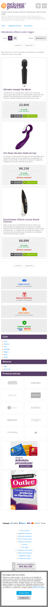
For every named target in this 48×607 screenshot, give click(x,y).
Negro (6, 352)
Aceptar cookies (24, 593)
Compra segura (24, 327)
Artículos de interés (24, 542)
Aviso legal (24, 547)
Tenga (36, 395)
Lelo (12, 395)
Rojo (5, 354)
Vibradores (28, 26)
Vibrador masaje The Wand (17, 89)
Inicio (3, 26)
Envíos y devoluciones (25, 539)
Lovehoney (12, 432)
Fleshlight (36, 383)
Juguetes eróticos (14, 26)
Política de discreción (25, 536)
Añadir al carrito (32, 116)
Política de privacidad (25, 553)
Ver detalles (18, 116)
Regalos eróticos (24, 298)
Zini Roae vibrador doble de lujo (19, 153)
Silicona (7, 369)
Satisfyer (36, 420)
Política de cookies (25, 558)
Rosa (6, 357)
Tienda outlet (24, 284)
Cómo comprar (24, 531)
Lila (5, 347)
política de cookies (39, 587)
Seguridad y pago (24, 556)
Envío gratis (24, 313)
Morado (7, 349)
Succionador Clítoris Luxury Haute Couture (21, 220)
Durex (12, 383)
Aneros (36, 407)
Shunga (12, 407)
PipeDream (12, 420)
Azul (5, 341)
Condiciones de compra (24, 550)
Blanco (6, 344)
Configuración (24, 598)
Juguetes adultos (36, 432)
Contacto (25, 545)
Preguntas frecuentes (25, 533)
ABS (5, 366)
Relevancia (40, 38)
